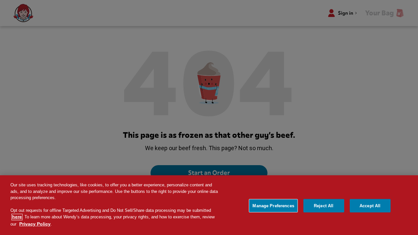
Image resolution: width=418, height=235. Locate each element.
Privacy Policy (35, 224)
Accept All (370, 205)
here (17, 217)
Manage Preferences (273, 205)
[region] (209, 205)
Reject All (323, 205)
